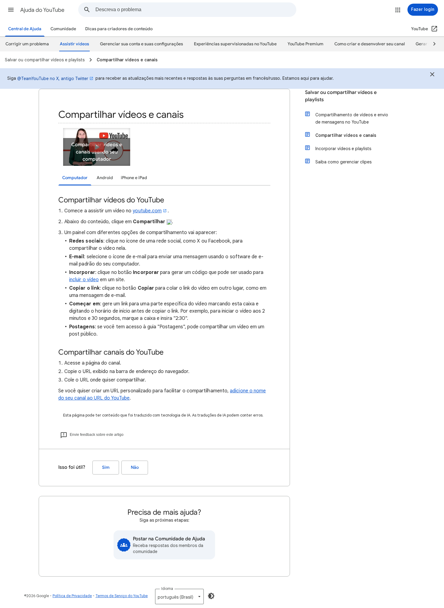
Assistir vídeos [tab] (74, 44)
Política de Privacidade (72, 596)
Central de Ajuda (24, 28)
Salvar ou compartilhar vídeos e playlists (341, 96)
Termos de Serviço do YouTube (121, 596)
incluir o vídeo (84, 280)
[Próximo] (431, 44)
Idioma (167, 588)
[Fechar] (432, 75)
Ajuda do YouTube (42, 10)
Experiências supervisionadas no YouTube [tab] (235, 44)
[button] (11, 9)
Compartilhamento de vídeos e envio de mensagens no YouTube (351, 118)
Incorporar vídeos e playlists (343, 148)
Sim (106, 467)
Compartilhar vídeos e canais (345, 135)
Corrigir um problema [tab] (27, 44)
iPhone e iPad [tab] (134, 177)
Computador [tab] (75, 177)
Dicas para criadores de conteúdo (119, 28)
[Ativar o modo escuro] (211, 596)
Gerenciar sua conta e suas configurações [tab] (141, 44)
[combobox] (195, 10)
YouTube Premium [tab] (305, 44)
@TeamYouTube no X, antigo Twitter (52, 78)
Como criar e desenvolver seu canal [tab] (369, 44)
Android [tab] (105, 177)
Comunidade (63, 28)
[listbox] (179, 596)
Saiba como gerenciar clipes (343, 162)
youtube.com (147, 211)
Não (135, 467)
